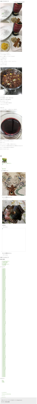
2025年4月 (3, 283)
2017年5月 (3, 373)
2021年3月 (3, 330)
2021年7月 (3, 326)
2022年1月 (3, 320)
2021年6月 (3, 327)
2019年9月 (3, 347)
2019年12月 (4, 344)
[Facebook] (0, 155)
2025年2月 (3, 285)
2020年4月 (3, 340)
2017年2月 (3, 376)
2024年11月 (4, 288)
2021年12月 (4, 321)
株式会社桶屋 (7, 401)
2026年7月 (3, 269)
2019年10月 (4, 346)
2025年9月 (3, 279)
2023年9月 (3, 301)
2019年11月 (4, 345)
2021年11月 (4, 322)
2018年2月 (3, 365)
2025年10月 (4, 278)
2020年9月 (3, 335)
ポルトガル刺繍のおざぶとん (7, 253)
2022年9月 (3, 313)
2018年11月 (4, 356)
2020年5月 (3, 339)
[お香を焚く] (14, 223)
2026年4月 (3, 272)
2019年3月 (3, 352)
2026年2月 (3, 274)
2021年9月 (3, 324)
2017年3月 (3, 375)
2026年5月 (3, 271)
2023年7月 (3, 303)
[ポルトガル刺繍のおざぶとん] (14, 251)
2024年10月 (4, 289)
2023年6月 (3, 304)
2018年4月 (3, 363)
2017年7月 (3, 371)
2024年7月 (3, 292)
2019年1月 (3, 354)
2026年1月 (3, 275)
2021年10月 (4, 323)
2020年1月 (3, 343)
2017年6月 (3, 372)
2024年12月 (4, 287)
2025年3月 (3, 284)
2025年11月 (4, 277)
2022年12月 (4, 310)
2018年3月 (3, 364)
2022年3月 (3, 318)
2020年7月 (3, 337)
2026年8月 (3, 268)
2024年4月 (3, 295)
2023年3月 (3, 307)
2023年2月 (3, 308)
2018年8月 (3, 359)
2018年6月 (3, 361)
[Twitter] (1, 155)
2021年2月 (3, 331)
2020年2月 (3, 342)
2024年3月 (3, 296)
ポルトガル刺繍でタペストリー (7, 197)
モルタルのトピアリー (5, 261)
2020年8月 (3, 336)
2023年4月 (3, 306)
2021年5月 (3, 328)
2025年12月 (4, 276)
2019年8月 (3, 348)
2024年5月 (3, 294)
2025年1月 (3, 286)
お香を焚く (4, 225)
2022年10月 (4, 312)
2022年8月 (3, 314)
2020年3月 (3, 341)
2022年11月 (4, 311)
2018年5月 (3, 362)
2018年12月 (4, 355)
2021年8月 (3, 325)
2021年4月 (3, 329)
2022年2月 (3, 319)
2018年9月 (3, 358)
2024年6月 (3, 293)
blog (2, 380)
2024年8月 (3, 291)
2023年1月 (3, 309)
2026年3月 (3, 273)
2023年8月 (3, 302)
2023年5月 (3, 305)
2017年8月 (3, 370)
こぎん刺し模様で (5, 262)
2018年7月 (3, 360)
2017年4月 (3, 374)
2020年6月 (3, 338)
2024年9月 (3, 290)
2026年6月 (3, 270)
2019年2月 (3, 353)
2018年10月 (4, 357)
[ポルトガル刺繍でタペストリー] (14, 195)
